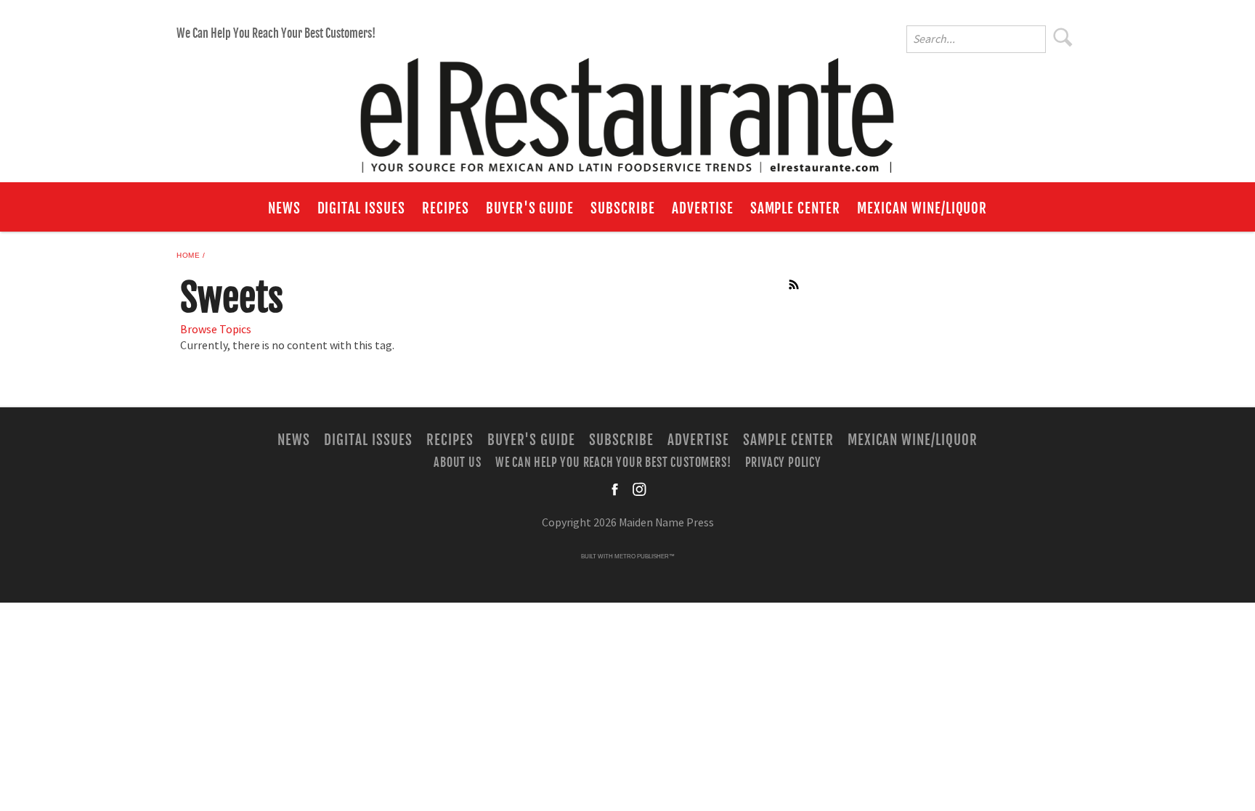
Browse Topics (215, 329)
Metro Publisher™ (644, 556)
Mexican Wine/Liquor (922, 208)
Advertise (703, 208)
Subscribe (622, 208)
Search (1063, 37)
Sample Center (795, 208)
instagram (639, 489)
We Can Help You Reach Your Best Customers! (275, 33)
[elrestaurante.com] (627, 109)
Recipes (445, 208)
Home (188, 255)
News (284, 208)
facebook (616, 489)
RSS (794, 284)
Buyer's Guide (530, 208)
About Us (457, 462)
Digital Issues (361, 208)
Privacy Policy (783, 462)
